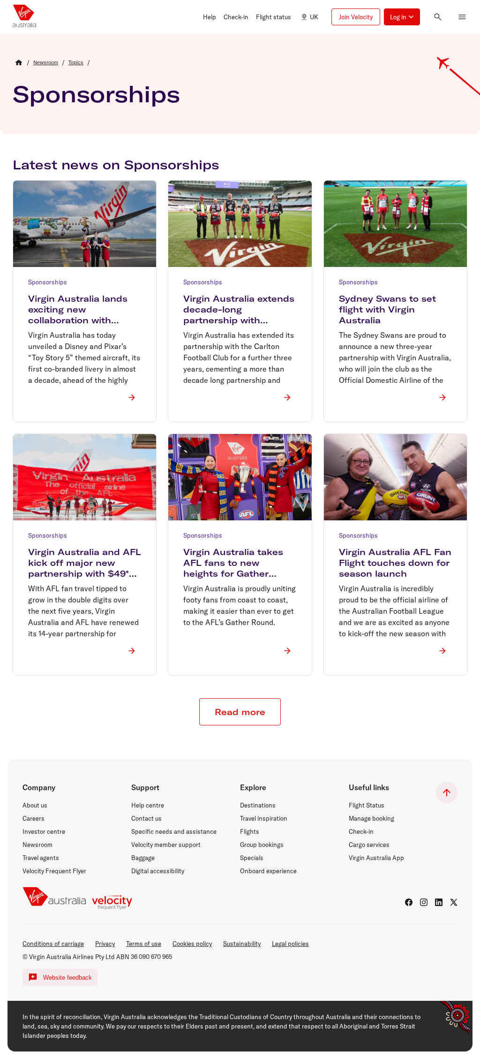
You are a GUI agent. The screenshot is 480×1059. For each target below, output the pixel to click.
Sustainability (242, 943)
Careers (33, 818)
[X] (454, 902)
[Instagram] (424, 902)
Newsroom (37, 844)
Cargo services (369, 844)
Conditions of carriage (53, 943)
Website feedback (67, 977)
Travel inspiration (263, 818)
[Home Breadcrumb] (19, 62)
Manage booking (371, 818)
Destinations (258, 805)
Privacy (105, 943)
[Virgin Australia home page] (24, 16)
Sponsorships (96, 94)
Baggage (143, 857)
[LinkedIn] (438, 902)
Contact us (146, 818)
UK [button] (314, 17)
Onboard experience (268, 871)
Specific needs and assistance (174, 831)
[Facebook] (408, 902)
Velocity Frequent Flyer (54, 871)
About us (34, 805)
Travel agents (40, 857)
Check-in (361, 831)
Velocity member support (166, 844)
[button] (209, 17)
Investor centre (43, 831)
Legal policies (290, 943)
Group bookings (262, 844)
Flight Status (366, 805)
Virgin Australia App (376, 857)
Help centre (147, 805)
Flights (249, 831)
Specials (251, 857)
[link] (45, 62)
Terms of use (143, 943)
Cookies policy (192, 943)
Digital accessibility (157, 871)
